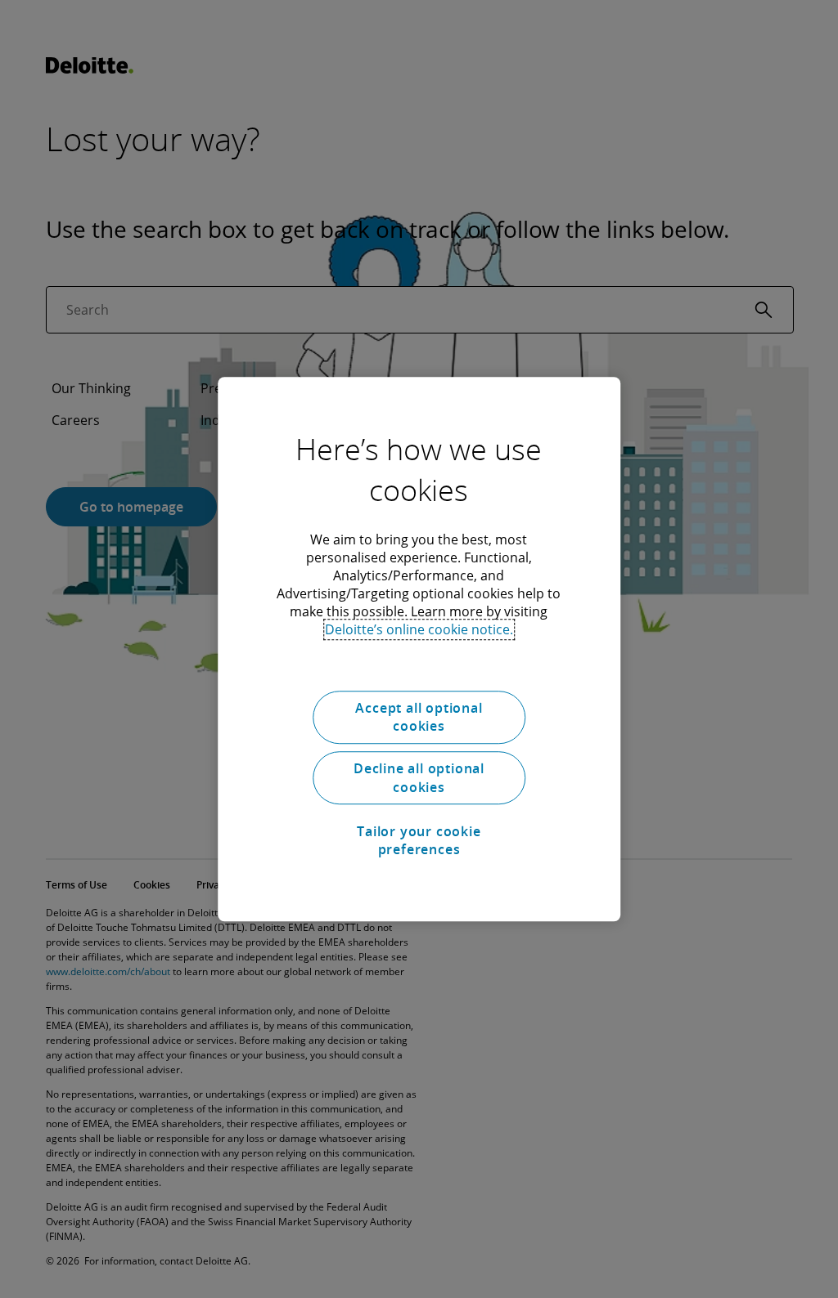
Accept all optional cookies (418, 717)
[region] (419, 649)
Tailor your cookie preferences (418, 840)
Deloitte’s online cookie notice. (419, 629)
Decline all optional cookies (419, 778)
